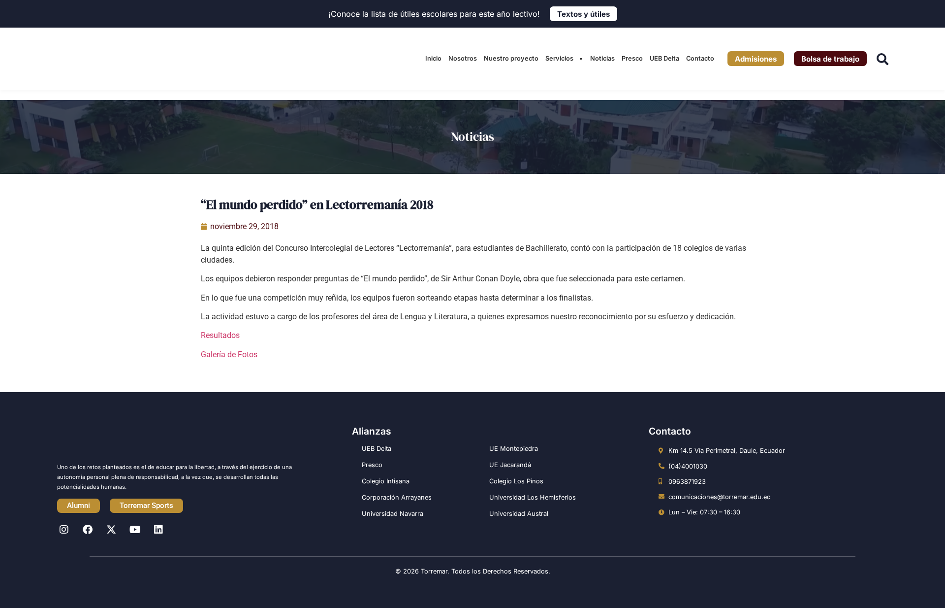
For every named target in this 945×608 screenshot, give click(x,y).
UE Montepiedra (513, 448)
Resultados (220, 335)
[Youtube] (135, 530)
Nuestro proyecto (511, 58)
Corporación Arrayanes (397, 497)
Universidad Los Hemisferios (532, 497)
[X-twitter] (111, 530)
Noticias (602, 58)
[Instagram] (64, 530)
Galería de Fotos (229, 354)
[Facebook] (87, 530)
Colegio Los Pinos (516, 481)
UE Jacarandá (510, 465)
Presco (632, 58)
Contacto (700, 58)
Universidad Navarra (392, 513)
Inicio (433, 58)
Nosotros (462, 58)
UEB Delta (664, 58)
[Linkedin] (158, 530)
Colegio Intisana (386, 481)
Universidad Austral (518, 513)
